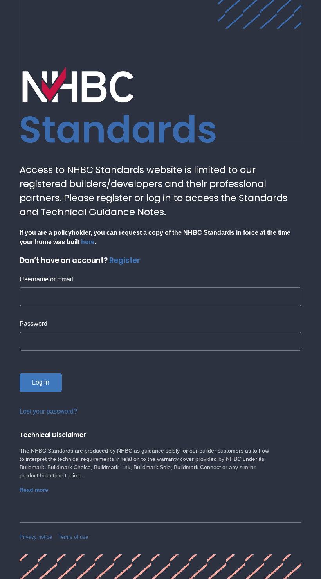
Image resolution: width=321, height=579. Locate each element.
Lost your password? (48, 411)
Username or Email (46, 279)
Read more (34, 490)
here (87, 242)
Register (124, 260)
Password (33, 323)
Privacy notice (36, 537)
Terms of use (73, 537)
